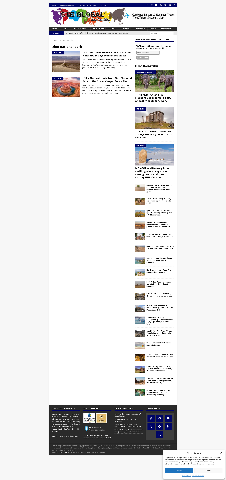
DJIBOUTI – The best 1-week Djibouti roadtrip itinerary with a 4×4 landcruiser (159, 212)
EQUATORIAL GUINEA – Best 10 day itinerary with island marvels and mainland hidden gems (159, 188)
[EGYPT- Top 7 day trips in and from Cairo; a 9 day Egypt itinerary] (140, 284)
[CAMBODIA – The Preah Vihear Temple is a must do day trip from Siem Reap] (140, 333)
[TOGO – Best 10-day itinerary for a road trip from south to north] (140, 201)
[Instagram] (151, 5)
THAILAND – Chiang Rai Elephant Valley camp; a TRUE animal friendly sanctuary (153, 97)
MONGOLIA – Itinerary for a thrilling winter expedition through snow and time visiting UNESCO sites (152, 173)
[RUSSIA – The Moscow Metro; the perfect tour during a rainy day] (140, 296)
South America (99, 29)
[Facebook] (147, 5)
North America (80, 29)
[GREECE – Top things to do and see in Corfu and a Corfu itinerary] (140, 260)
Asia (65, 29)
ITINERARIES (140, 29)
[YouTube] (156, 5)
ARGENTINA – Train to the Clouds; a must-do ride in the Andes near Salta (128, 425)
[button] (221, 453)
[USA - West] (66, 87)
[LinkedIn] (170, 5)
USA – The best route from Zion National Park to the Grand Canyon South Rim (107, 80)
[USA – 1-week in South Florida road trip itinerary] (140, 345)
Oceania (126, 29)
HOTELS (153, 29)
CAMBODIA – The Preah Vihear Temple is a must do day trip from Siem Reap (159, 333)
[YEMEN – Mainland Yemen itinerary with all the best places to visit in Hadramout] (140, 225)
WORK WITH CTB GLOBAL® (87, 5)
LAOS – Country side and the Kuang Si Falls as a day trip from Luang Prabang (158, 392)
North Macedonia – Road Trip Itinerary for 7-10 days (158, 271)
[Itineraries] (66, 61)
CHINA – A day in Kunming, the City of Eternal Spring (128, 415)
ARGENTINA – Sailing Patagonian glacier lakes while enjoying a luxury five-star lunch (159, 320)
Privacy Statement (198, 476)
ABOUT (54, 436)
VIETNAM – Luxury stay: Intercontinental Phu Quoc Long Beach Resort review (129, 431)
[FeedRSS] (174, 5)
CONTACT (104, 5)
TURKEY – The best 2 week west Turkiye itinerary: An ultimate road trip (154, 134)
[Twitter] (161, 5)
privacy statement (65, 452)
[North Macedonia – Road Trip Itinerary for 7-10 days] (140, 272)
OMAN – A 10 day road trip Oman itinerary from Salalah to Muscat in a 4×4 (159, 308)
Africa (113, 29)
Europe (55, 29)
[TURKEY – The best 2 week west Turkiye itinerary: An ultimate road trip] (154, 118)
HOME (54, 5)
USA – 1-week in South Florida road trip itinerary (158, 344)
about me (76, 424)
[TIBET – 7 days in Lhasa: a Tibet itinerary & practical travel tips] (140, 357)
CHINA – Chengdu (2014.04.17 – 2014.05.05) (125, 420)
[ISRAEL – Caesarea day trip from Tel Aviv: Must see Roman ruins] (140, 248)
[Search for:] (162, 33)
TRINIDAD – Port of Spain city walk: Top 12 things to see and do (159, 236)
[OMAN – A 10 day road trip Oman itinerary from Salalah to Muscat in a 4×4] (140, 308)
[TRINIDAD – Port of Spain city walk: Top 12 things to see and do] (140, 236)
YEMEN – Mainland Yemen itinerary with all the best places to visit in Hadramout (158, 224)
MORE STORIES (165, 29)
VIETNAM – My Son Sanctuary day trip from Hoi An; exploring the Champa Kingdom (159, 368)
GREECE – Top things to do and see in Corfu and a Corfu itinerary (159, 260)
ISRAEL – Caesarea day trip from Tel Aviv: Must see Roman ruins (160, 247)
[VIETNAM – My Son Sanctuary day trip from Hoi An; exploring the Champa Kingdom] (140, 369)
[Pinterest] (165, 5)
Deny (208, 471)
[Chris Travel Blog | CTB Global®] (113, 25)
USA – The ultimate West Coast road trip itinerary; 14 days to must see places (106, 54)
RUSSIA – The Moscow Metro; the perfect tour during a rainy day (159, 296)
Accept (179, 471)
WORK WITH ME (64, 436)
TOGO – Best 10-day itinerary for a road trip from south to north (158, 201)
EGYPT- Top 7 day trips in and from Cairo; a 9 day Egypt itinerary (158, 284)
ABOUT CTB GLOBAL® (67, 5)
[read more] (110, 67)
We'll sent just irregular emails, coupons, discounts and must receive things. (154, 47)
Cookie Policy (186, 476)
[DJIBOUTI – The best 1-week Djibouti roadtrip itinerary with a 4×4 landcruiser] (140, 213)
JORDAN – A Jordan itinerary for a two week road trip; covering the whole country (159, 380)
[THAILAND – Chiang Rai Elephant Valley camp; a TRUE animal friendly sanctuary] (154, 81)
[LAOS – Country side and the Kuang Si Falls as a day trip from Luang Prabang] (140, 392)
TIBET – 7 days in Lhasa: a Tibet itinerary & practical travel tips (159, 356)
